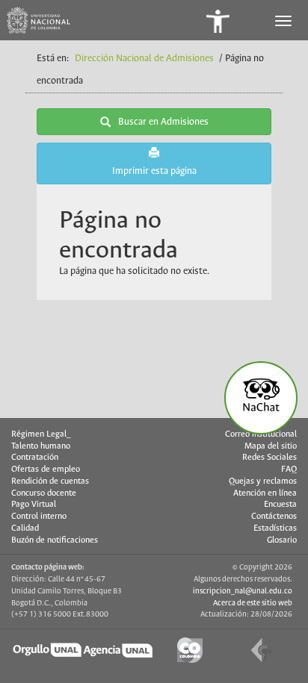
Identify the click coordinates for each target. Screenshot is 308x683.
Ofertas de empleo (45, 469)
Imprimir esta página (154, 171)
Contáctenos (274, 516)
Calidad (25, 528)
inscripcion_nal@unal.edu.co (242, 591)
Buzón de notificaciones (54, 540)
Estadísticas (275, 528)
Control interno (39, 516)
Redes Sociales (269, 457)
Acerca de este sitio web (252, 603)
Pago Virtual (33, 504)
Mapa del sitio (270, 446)
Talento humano (40, 446)
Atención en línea (265, 493)
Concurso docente (43, 493)
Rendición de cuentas (50, 481)
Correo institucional (261, 434)
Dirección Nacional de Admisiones (144, 58)
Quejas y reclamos (263, 481)
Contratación (34, 457)
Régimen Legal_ (41, 434)
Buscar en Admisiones (163, 122)
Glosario (282, 540)
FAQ (289, 469)
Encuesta (280, 504)
